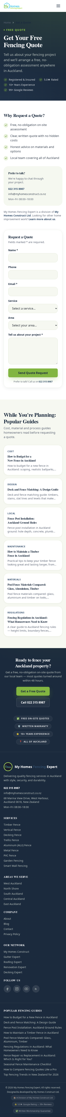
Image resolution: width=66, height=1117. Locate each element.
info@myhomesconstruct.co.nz (27, 194)
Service (12, 301)
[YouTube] (26, 989)
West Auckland (13, 883)
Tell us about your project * (25, 334)
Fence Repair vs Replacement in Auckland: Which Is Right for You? (30, 1057)
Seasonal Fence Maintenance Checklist (27, 1064)
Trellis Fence (11, 840)
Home (7, 22)
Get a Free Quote (33, 691)
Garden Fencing (13, 860)
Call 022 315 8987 (33, 702)
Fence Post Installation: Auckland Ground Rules (33, 1027)
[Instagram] (17, 989)
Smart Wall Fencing (15, 865)
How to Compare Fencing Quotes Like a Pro (30, 1069)
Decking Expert (13, 972)
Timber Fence (12, 824)
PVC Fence (10, 855)
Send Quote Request (33, 373)
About (7, 918)
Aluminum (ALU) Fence (17, 845)
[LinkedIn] (36, 989)
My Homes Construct (16, 951)
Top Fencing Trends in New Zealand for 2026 (31, 1074)
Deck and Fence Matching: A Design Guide (30, 1022)
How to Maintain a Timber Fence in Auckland (31, 1032)
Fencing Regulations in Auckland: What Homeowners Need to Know (28, 1048)
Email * (12, 284)
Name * (13, 250)
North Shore (11, 888)
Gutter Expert (12, 957)
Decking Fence (12, 835)
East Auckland (12, 904)
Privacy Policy (12, 934)
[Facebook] (7, 989)
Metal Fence (11, 850)
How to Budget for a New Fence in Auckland (31, 1017)
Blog (6, 924)
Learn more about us (42, 219)
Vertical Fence (12, 830)
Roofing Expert (13, 962)
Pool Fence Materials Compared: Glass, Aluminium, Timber (27, 1039)
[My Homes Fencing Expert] (13, 6)
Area (11, 317)
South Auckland (13, 893)
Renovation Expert (15, 967)
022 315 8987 (16, 189)
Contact (8, 929)
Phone (12, 267)
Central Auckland (14, 899)
